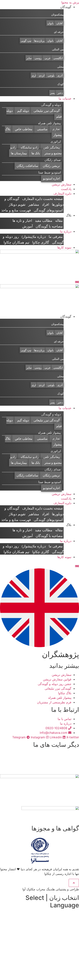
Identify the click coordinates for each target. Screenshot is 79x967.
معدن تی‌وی (63, 767)
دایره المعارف (62, 193)
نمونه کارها (64, 247)
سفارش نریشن (61, 184)
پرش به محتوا (70, 2)
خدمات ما (65, 98)
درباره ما (65, 231)
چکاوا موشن (63, 754)
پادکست (66, 189)
